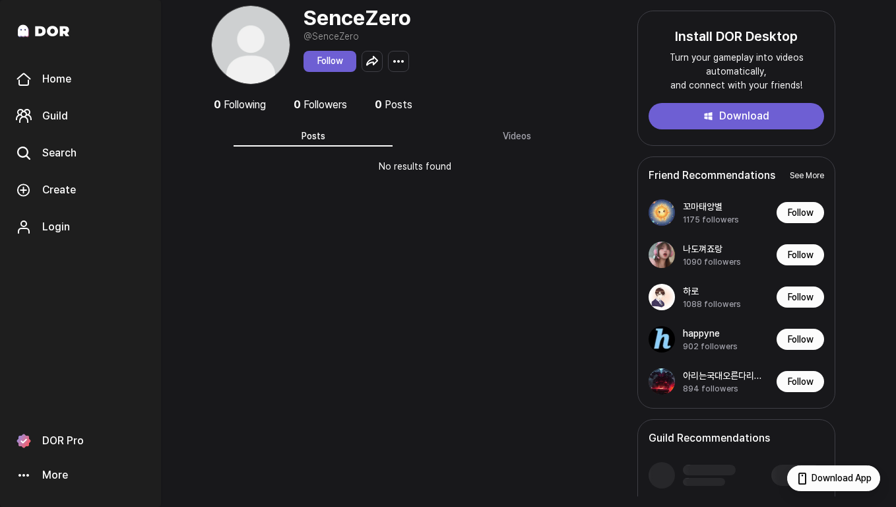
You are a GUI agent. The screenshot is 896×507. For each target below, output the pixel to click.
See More (807, 175)
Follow (330, 60)
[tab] (313, 136)
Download (744, 116)
